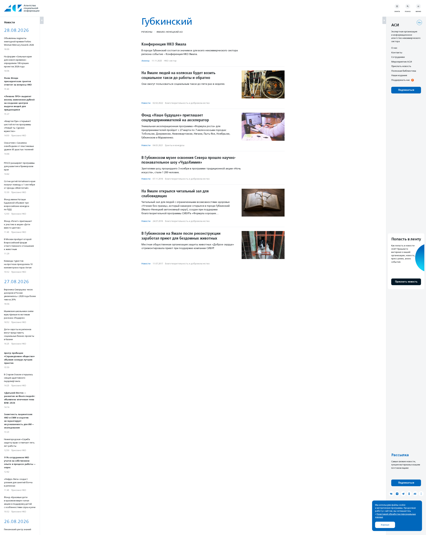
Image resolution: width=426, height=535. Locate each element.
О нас (394, 47)
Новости (145, 103)
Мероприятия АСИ (401, 61)
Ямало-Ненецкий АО (170, 31)
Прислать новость (401, 66)
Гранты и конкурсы (174, 145)
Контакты (396, 52)
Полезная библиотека (403, 70)
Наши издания (399, 75)
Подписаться (406, 90)
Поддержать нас (400, 80)
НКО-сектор (170, 60)
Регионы (146, 31)
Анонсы (145, 60)
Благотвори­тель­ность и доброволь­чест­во (187, 103)
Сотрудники (398, 57)
